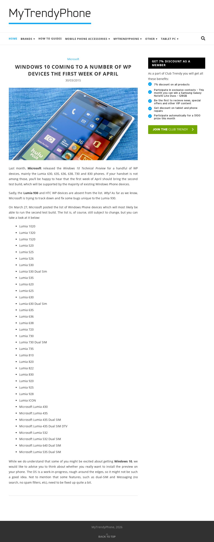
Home (13, 38)
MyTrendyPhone (126, 39)
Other (150, 39)
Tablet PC (168, 39)
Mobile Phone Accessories (86, 39)
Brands (26, 39)
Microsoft (73, 59)
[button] (203, 39)
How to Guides (50, 38)
